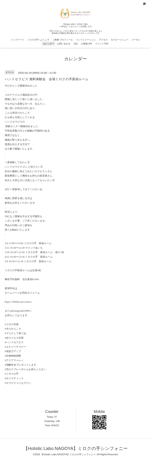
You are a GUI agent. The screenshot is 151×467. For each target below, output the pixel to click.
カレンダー (48, 43)
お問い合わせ (63, 43)
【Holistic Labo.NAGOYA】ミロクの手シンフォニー (75, 448)
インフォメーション (86, 39)
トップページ (17, 39)
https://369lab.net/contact (18, 301)
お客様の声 (86, 43)
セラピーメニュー (120, 39)
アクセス (103, 39)
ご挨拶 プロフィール (62, 39)
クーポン (136, 39)
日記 (75, 43)
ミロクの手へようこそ (38, 39)
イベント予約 (101, 43)
